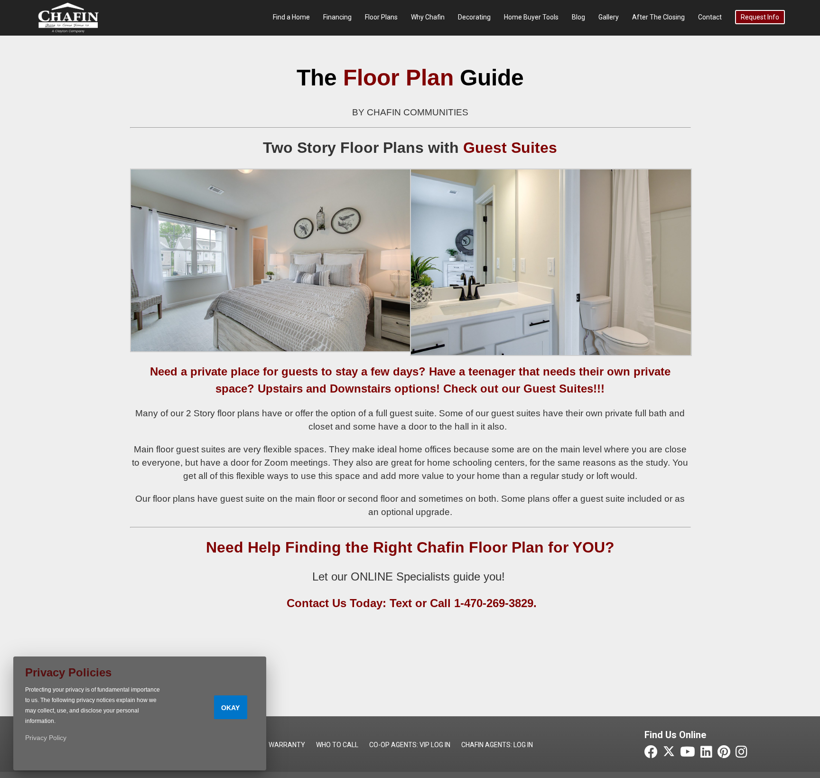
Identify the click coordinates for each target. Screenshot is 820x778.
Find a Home (291, 17)
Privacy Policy (45, 737)
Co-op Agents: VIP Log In (409, 745)
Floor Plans (381, 17)
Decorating (474, 17)
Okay (230, 708)
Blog (578, 17)
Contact (710, 17)
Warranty (287, 745)
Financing (337, 17)
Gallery (608, 17)
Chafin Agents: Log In (497, 745)
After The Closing (658, 17)
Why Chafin (428, 17)
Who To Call (337, 745)
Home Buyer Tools (531, 17)
